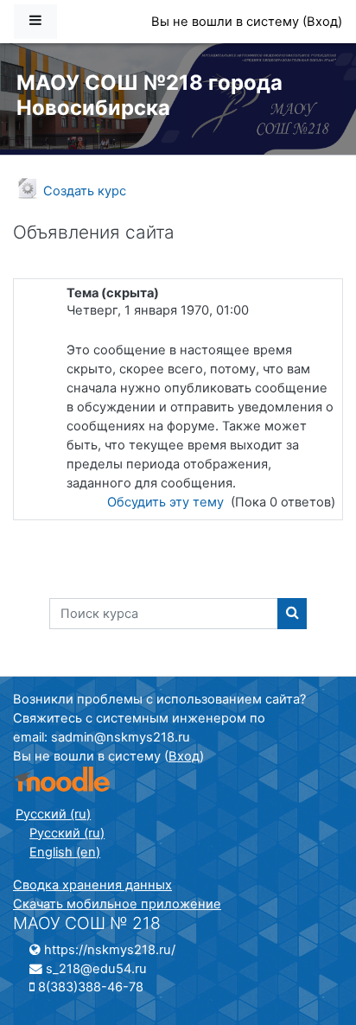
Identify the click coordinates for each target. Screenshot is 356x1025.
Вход (322, 21)
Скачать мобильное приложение (117, 904)
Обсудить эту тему (167, 502)
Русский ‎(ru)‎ (53, 814)
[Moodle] (61, 779)
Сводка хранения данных (92, 885)
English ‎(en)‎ (64, 852)
